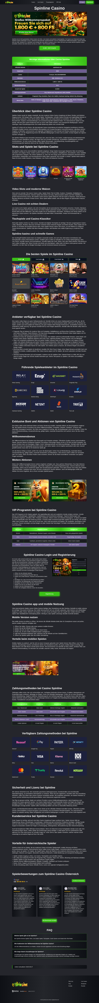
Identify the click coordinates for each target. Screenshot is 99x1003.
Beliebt (20, 259)
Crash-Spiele (58, 259)
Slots (77, 259)
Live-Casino (39, 259)
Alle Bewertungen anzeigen (50, 920)
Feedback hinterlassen (78, 880)
